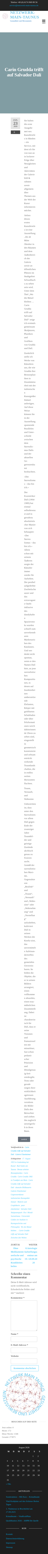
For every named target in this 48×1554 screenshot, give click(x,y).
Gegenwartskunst (17, 1195)
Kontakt (9, 1534)
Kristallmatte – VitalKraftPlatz (18, 1516)
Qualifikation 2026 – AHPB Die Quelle (22, 1521)
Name (14, 1334)
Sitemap (9, 1547)
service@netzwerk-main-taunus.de (24, 5)
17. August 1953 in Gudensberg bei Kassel (20, 1162)
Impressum (10, 1543)
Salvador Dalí (26, 1209)
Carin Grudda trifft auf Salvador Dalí (21, 1150)
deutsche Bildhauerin (23, 1187)
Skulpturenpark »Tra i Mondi (22, 1213)
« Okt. (8, 1484)
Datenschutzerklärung (15, 1538)
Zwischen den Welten (19, 1238)
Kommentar (18, 1298)
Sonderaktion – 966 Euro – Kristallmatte (23, 1497)
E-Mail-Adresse (19, 1345)
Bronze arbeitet (23, 1169)
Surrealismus (15, 1216)
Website (15, 1356)
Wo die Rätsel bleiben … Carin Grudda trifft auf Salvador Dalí (21, 1230)
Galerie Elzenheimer (23, 1154)
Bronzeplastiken (17, 1173)
